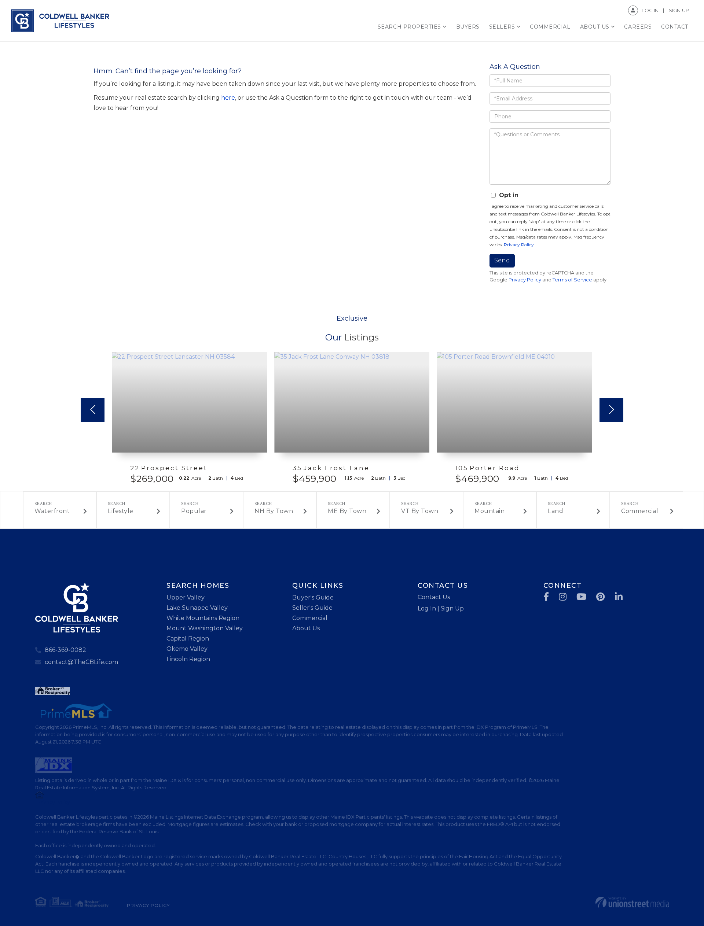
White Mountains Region (202, 618)
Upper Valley (185, 597)
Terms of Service (572, 280)
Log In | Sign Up (441, 608)
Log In (650, 10)
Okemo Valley (187, 648)
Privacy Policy (519, 244)
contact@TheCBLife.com (81, 661)
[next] (611, 410)
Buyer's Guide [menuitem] (313, 597)
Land (555, 511)
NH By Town (273, 511)
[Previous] (92, 410)
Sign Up (679, 10)
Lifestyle (120, 511)
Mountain (489, 511)
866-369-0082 (65, 649)
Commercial (639, 511)
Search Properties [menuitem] (409, 26)
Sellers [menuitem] (502, 26)
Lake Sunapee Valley (197, 607)
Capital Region (187, 638)
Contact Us (434, 597)
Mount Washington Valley (204, 628)
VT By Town (419, 511)
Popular (194, 511)
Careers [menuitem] (638, 26)
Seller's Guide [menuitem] (312, 607)
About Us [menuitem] (594, 26)
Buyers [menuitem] (468, 26)
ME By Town (347, 511)
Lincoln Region (188, 659)
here (228, 97)
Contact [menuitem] (674, 26)
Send (502, 260)
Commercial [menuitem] (550, 26)
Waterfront (52, 511)
